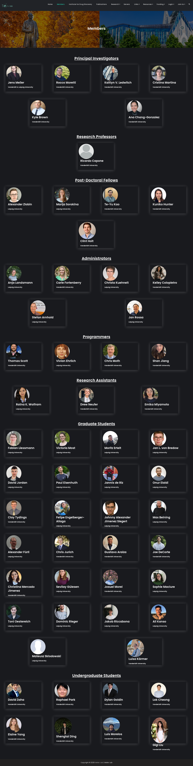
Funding (160, 4)
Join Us (181, 4)
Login (170, 4)
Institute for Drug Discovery (80, 4)
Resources (147, 4)
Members (61, 4)
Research (115, 4)
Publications (101, 4)
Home (50, 4)
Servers (127, 4)
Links (136, 4)
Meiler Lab (99, 762)
